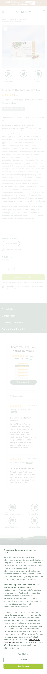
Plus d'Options (23, 654)
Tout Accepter (23, 666)
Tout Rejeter (23, 660)
